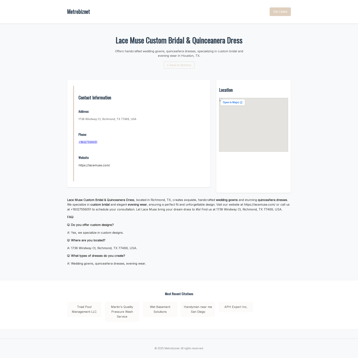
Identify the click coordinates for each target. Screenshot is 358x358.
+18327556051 (87, 142)
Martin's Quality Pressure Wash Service (122, 311)
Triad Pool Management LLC (84, 309)
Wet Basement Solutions (160, 309)
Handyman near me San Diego (198, 309)
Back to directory (179, 65)
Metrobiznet (78, 11)
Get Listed (280, 11)
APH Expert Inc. (235, 307)
